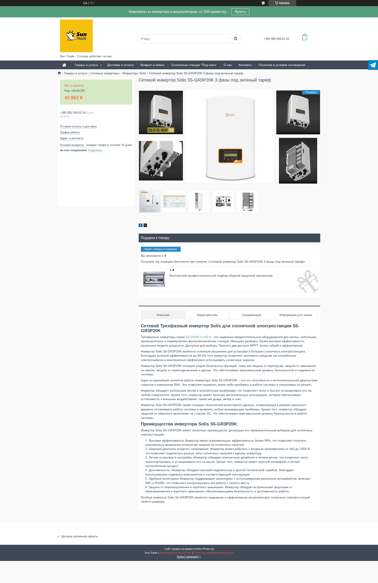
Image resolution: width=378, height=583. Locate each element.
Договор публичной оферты (79, 536)
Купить (240, 12)
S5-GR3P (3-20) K (198, 337)
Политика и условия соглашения (282, 65)
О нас (228, 65)
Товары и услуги (86, 65)
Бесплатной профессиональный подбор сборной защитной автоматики (221, 275)
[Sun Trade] (76, 35)
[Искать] (235, 39)
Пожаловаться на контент (175, 552)
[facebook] (140, 226)
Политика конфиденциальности (213, 552)
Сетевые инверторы (105, 73)
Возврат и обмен (152, 65)
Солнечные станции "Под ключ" (194, 65)
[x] (145, 226)
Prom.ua (208, 548)
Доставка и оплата (120, 65)
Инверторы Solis (134, 73)
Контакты (245, 65)
